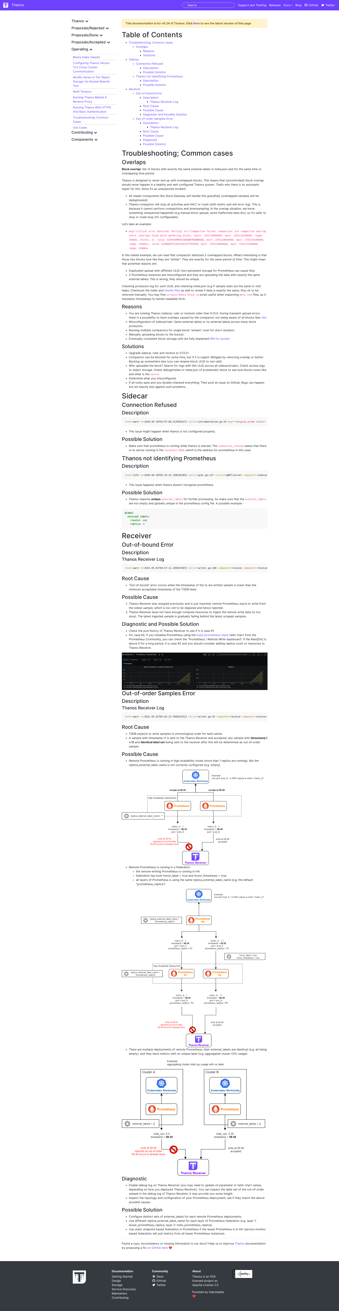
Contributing (120, 1297)
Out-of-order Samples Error (154, 118)
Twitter (330, 5)
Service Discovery (124, 1289)
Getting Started (122, 1276)
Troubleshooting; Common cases (90, 119)
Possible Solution (154, 72)
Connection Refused (149, 63)
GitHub (313, 5)
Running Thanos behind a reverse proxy (90, 99)
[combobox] (208, 5)
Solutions (149, 55)
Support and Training (252, 5)
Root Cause (151, 106)
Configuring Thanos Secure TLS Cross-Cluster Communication (91, 67)
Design (116, 1280)
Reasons (148, 51)
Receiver (134, 89)
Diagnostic (150, 140)
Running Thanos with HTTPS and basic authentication (92, 109)
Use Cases (80, 127)
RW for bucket (220, 338)
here (196, 23)
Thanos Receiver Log (164, 101)
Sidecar (134, 59)
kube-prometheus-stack (213, 635)
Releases (275, 5)
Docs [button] (287, 5)
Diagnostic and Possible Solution (165, 114)
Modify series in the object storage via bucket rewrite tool (91, 81)
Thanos (17, 5)
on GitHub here (157, 1247)
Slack (160, 1276)
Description (150, 68)
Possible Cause (153, 110)
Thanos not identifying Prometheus (159, 76)
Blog (298, 5)
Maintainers (119, 1293)
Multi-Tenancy (82, 91)
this (264, 317)
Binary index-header (86, 57)
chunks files (172, 290)
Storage (117, 1285)
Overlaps (142, 46)
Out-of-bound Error (149, 93)
